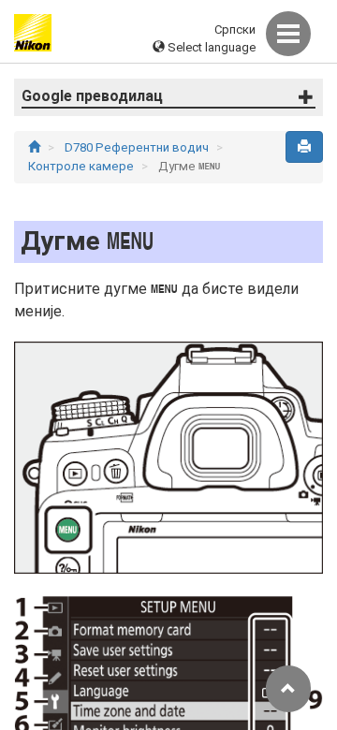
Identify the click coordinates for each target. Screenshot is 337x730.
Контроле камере (82, 166)
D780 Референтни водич (138, 147)
